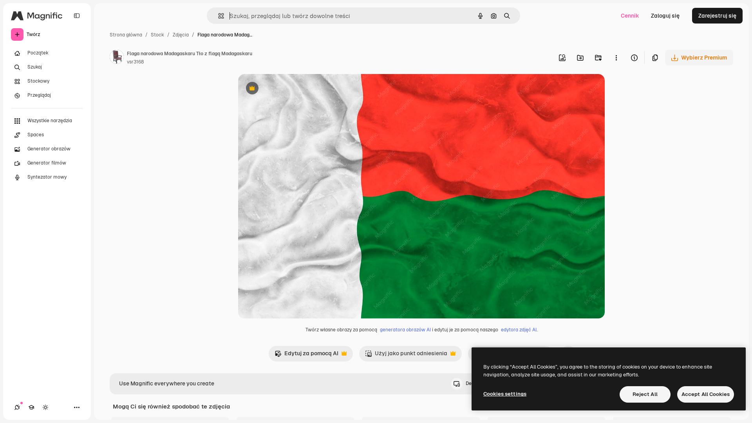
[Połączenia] (17, 407)
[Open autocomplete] (218, 16)
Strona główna (126, 35)
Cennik (630, 15)
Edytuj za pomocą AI (306, 355)
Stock (157, 35)
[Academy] (31, 407)
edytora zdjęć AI (519, 330)
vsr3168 (135, 62)
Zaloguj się (665, 15)
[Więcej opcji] (616, 57)
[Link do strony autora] (117, 58)
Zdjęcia (181, 35)
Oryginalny (292, 89)
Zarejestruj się (717, 15)
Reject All (645, 394)
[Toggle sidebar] (76, 15)
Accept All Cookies (706, 394)
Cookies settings (504, 393)
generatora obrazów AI (405, 330)
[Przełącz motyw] (45, 407)
